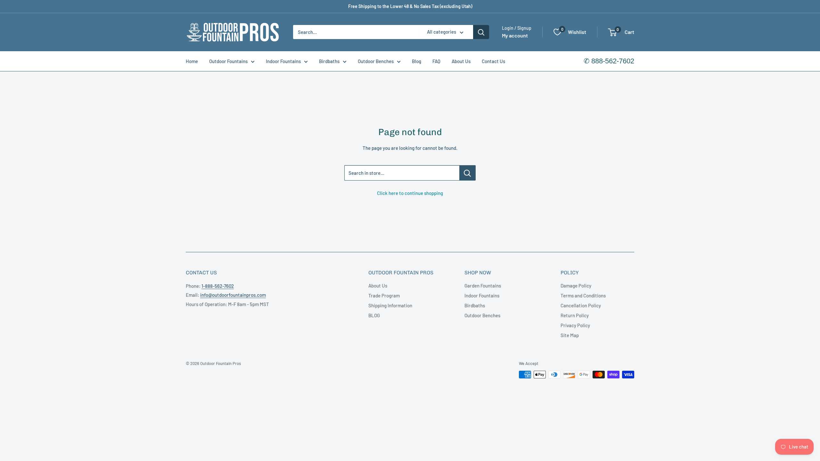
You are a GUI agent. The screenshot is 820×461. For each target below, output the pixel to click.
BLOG (374, 315)
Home (192, 61)
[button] (612, 32)
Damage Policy (576, 285)
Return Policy (575, 315)
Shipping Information (390, 305)
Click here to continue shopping (410, 193)
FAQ (436, 61)
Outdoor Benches (376, 61)
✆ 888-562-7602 (609, 61)
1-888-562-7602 (217, 286)
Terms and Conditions (583, 295)
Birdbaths (329, 61)
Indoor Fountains (283, 61)
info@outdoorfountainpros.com (233, 295)
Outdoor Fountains (228, 61)
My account (515, 35)
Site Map (570, 335)
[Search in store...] (467, 173)
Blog (416, 61)
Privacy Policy (575, 325)
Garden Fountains (482, 285)
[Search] (481, 32)
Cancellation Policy (581, 305)
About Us (461, 61)
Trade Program (384, 295)
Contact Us (493, 61)
